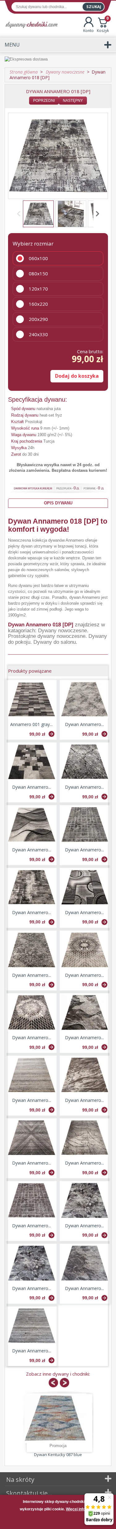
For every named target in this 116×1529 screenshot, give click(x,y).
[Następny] (96, 214)
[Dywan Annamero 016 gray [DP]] (31, 1263)
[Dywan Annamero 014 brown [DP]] (31, 1138)
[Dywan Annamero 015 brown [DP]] (85, 1138)
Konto (88, 30)
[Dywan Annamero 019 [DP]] (85, 1263)
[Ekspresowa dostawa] (58, 59)
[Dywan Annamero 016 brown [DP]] (85, 1200)
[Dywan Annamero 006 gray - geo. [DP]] (85, 887)
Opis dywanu (58, 503)
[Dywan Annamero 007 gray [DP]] (31, 824)
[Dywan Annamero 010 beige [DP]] (85, 950)
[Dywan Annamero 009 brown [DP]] (31, 1200)
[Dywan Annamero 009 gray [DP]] (85, 824)
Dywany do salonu (54, 642)
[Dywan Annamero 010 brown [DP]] (31, 1013)
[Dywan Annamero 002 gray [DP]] (85, 699)
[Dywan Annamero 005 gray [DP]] (31, 887)
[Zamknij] (58, 1521)
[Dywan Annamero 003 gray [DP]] (31, 762)
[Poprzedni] (20, 214)
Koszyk (103, 25)
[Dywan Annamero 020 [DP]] (31, 1326)
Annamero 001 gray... (31, 724)
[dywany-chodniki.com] (31, 24)
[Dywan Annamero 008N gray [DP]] (31, 950)
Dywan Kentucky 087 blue (58, 1454)
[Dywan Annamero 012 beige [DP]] (31, 1075)
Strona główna (24, 72)
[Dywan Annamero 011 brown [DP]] (85, 1013)
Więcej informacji (81, 1509)
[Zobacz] (51, 734)
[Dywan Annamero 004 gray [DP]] (85, 762)
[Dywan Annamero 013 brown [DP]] (85, 1075)
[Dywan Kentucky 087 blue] (55, 1418)
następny (73, 100)
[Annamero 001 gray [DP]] (31, 699)
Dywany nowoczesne (62, 631)
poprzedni (44, 100)
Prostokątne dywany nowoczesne (46, 636)
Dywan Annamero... (84, 724)
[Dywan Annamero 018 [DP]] (38, 214)
